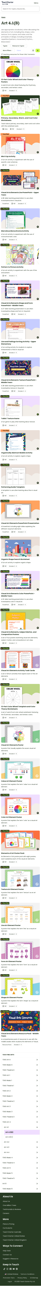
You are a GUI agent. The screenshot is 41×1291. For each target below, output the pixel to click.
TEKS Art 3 (6, 1106)
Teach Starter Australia (12, 1232)
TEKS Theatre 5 (8, 1178)
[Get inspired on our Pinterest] (16, 1269)
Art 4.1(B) (9, 1132)
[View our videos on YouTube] (13, 1269)
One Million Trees (9, 1205)
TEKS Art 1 (6, 1075)
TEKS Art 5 (6, 1168)
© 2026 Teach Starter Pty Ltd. (25, 1282)
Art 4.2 (6, 1142)
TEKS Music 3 (7, 1111)
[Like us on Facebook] (10, 1269)
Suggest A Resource (10, 1259)
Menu (36, 3)
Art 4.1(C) (9, 1137)
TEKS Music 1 (7, 1080)
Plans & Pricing (8, 1224)
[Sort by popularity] (38, 50)
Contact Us (7, 1255)
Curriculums (7, 1228)
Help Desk (7, 1251)
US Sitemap (34, 1278)
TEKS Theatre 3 (8, 1117)
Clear (19, 50)
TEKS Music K (7, 1065)
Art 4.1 (6, 1127)
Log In (10, 1282)
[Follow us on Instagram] (7, 1269)
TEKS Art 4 (6, 1122)
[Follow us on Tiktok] (4, 1269)
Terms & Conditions (27, 1274)
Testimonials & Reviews (12, 1209)
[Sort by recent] (33, 50)
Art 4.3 (6, 1147)
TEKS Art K (6, 1059)
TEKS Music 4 (7, 1157)
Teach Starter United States (14, 1236)
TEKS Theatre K (8, 1070)
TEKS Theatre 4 (8, 1163)
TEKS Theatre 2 (8, 1101)
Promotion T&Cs (9, 1278)
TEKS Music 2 (7, 1096)
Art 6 (4, 1183)
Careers (6, 1213)
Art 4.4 (6, 1152)
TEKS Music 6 (7, 1189)
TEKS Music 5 (7, 1173)
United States (12, 1274)
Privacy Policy (22, 1278)
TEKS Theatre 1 (8, 1085)
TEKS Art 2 (6, 1091)
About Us (6, 1201)
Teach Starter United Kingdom (15, 1240)
